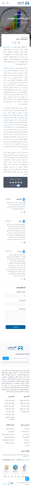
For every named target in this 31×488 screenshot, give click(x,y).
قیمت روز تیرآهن (24, 403)
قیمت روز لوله (25, 411)
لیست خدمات (25, 431)
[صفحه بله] (5, 476)
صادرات (27, 445)
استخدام (26, 440)
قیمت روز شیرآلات (9, 406)
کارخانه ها (26, 443)
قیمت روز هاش (9, 409)
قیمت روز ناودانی (9, 403)
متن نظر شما (22, 309)
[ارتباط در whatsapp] (12, 476)
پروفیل (11, 122)
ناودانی (20, 117)
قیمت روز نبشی (9, 400)
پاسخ (22, 212)
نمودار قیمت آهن (9, 437)
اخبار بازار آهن (18, 14)
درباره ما (27, 429)
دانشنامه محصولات (8, 440)
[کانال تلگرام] (8, 476)
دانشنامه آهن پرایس (8, 434)
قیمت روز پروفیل (24, 409)
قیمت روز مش (10, 411)
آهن (9, 99)
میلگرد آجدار (12, 115)
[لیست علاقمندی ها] (7, 3)
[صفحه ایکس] (15, 476)
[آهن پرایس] (15, 348)
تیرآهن (6, 115)
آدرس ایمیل (22, 300)
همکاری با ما (25, 437)
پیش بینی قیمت (9, 443)
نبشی (26, 117)
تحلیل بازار (11, 431)
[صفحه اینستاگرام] (19, 476)
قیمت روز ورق (25, 406)
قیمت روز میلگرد (24, 400)
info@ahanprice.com (8, 460)
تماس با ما (26, 434)
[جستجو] (3, 3)
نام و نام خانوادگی (21, 292)
